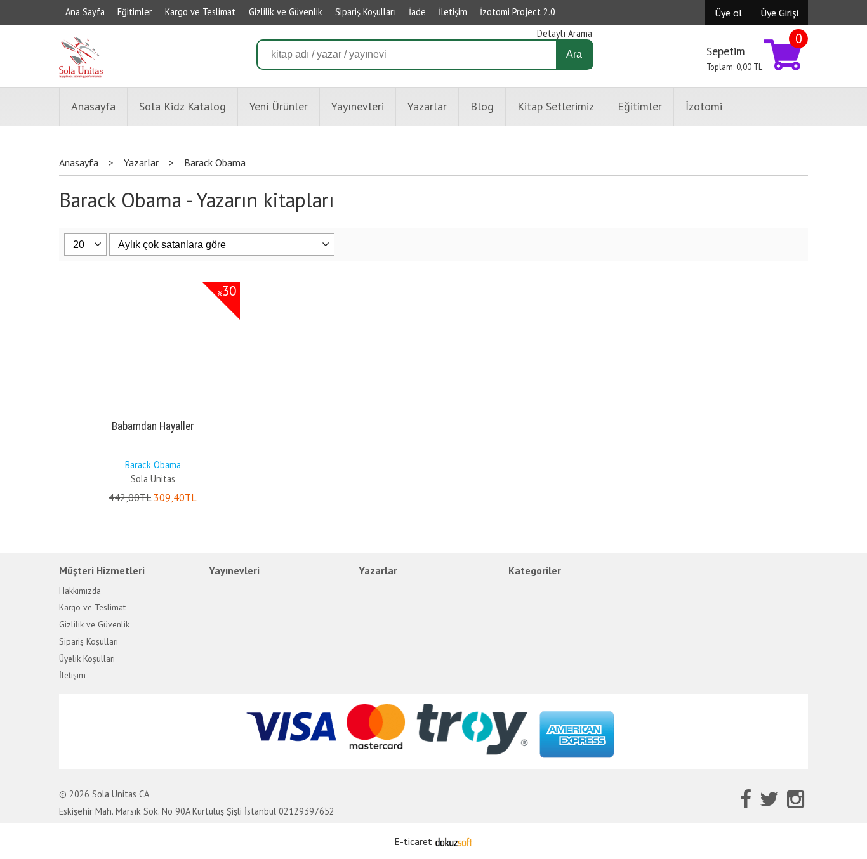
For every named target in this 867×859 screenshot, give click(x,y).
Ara (574, 54)
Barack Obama (153, 465)
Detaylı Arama (564, 33)
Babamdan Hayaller (153, 426)
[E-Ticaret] (454, 841)
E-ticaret (413, 841)
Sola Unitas (153, 479)
